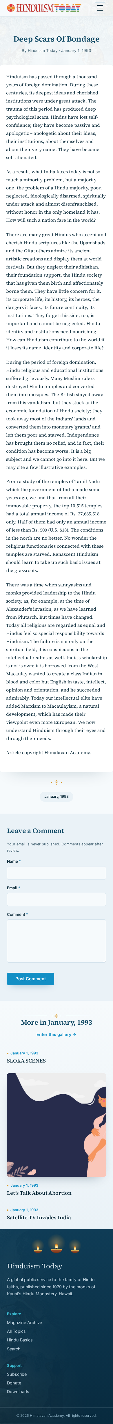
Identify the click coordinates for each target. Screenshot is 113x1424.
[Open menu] (100, 8)
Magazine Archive (24, 1322)
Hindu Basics (20, 1339)
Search (14, 1348)
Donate (14, 1382)
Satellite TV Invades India (39, 1217)
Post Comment (30, 978)
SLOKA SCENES (26, 1060)
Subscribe (17, 1374)
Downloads (18, 1391)
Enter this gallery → (56, 1034)
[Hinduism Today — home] (44, 8)
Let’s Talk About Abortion (39, 1192)
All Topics (16, 1331)
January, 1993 (56, 796)
